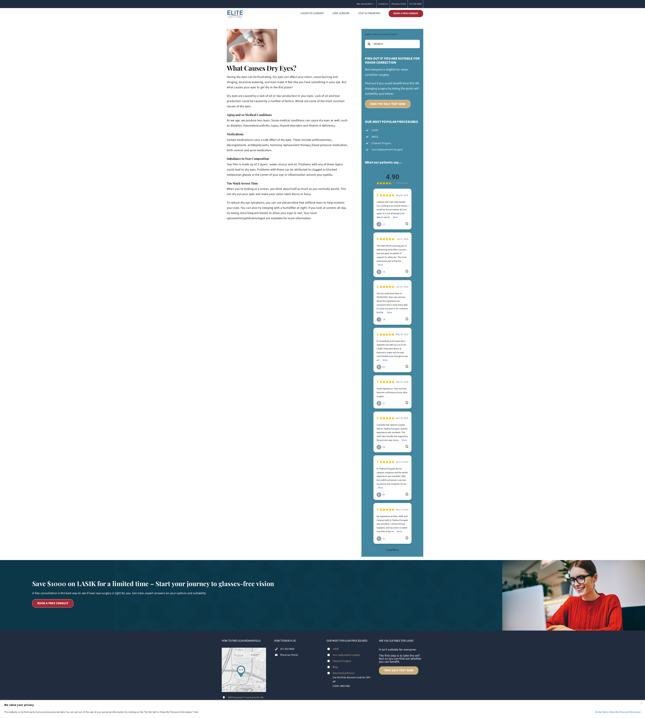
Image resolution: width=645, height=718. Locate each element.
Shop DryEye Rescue (343, 673)
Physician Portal (289, 655)
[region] (322, 709)
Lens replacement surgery (346, 655)
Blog (335, 667)
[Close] (641, 703)
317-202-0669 (287, 649)
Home (368, 34)
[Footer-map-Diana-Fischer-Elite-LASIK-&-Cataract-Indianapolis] (244, 649)
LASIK (336, 649)
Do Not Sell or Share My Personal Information (618, 712)
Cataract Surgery (342, 661)
